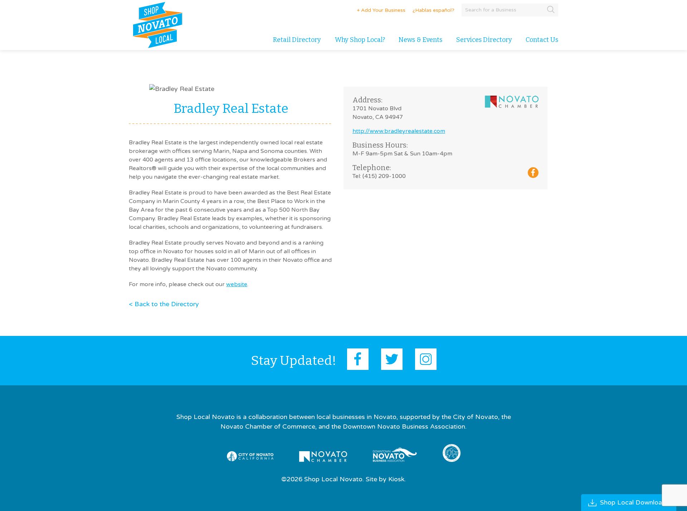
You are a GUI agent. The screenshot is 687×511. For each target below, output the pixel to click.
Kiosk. (397, 479)
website (236, 284)
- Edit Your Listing (378, 10)
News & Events (420, 40)
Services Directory (484, 40)
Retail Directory (297, 40)
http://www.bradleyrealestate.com (398, 131)
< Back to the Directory (164, 304)
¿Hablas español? (433, 10)
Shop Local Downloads (634, 502)
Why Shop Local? (360, 40)
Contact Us (542, 40)
